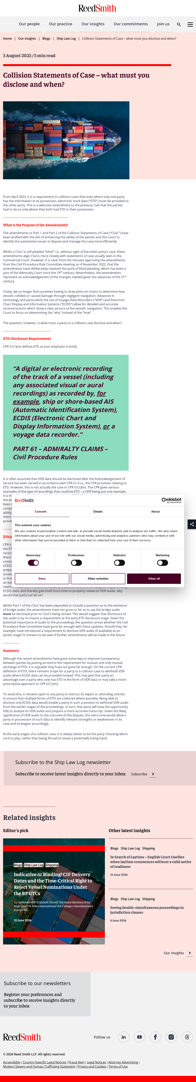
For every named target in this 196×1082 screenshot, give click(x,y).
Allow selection (98, 578)
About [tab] (155, 511)
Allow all (154, 578)
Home (7, 38)
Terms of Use (118, 1066)
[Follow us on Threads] (187, 1037)
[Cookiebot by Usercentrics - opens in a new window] (164, 500)
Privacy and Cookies (92, 1066)
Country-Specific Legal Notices (44, 1062)
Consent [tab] (40, 511)
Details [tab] (98, 511)
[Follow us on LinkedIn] (123, 1037)
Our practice (60, 23)
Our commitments (131, 23)
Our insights (93, 23)
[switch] (76, 563)
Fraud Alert (77, 1062)
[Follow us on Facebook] (155, 1037)
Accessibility (11, 1062)
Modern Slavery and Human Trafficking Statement (39, 1066)
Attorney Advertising (123, 1062)
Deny (41, 578)
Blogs (46, 38)
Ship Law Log (66, 38)
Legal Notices (96, 1062)
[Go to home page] (97, 8)
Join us (163, 23)
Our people (29, 23)
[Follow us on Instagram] (171, 1037)
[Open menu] (190, 24)
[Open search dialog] (178, 24)
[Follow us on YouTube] (139, 1037)
